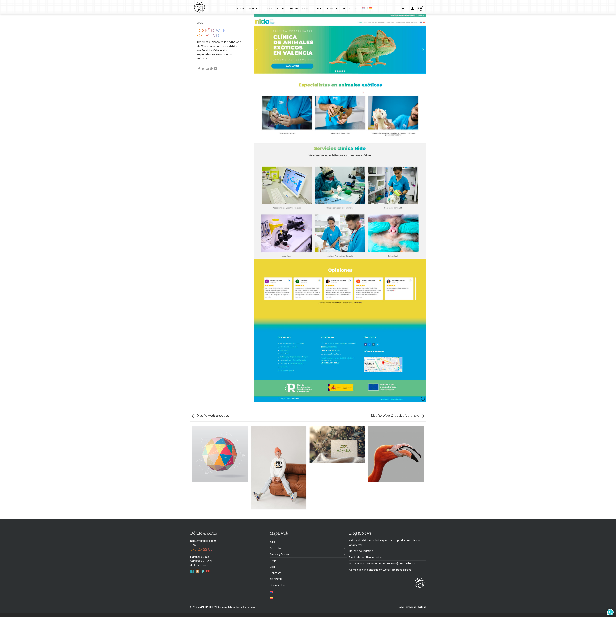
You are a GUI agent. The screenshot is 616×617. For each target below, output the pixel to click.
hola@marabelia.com (203, 541)
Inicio (240, 8)
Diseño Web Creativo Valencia (395, 415)
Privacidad (411, 607)
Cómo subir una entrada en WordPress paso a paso (380, 569)
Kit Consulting (350, 8)
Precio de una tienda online (365, 557)
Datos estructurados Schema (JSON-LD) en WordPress (382, 563)
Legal (401, 607)
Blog (305, 8)
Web (200, 23)
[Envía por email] (207, 68)
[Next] (423, 472)
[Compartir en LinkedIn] (215, 68)
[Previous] (192, 472)
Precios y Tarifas (275, 8)
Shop (403, 8)
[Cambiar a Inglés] (363, 8)
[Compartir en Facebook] (199, 68)
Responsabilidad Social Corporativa (237, 606)
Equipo (294, 8)
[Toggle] (345, 548)
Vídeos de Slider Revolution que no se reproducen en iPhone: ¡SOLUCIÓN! (385, 542)
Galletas (422, 607)
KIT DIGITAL (332, 8)
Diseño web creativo (212, 415)
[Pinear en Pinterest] (211, 68)
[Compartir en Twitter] (203, 68)
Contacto (317, 8)
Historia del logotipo (361, 551)
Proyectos (253, 8)
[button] (412, 8)
